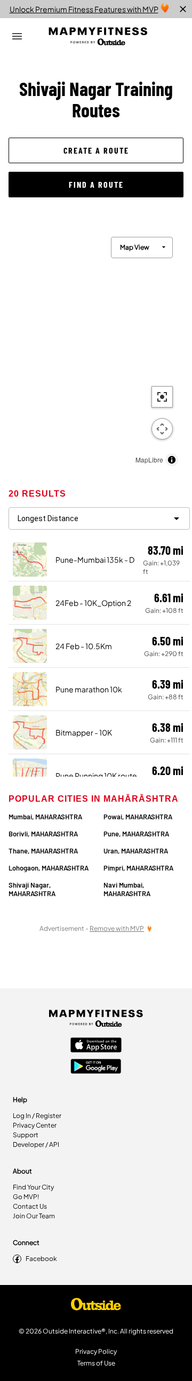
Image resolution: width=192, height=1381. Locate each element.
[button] (96, 150)
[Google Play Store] (96, 1067)
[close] (183, 9)
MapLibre (149, 459)
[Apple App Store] (96, 1046)
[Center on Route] (162, 397)
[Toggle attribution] (171, 459)
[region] (96, 349)
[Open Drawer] (17, 36)
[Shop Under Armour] (96, 1307)
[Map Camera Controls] (162, 429)
